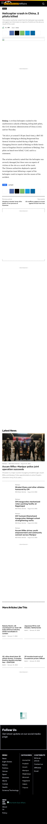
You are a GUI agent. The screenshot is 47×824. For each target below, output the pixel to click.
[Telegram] (27, 33)
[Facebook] (11, 33)
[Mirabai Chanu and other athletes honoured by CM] (7, 489)
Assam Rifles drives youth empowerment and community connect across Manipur (28, 532)
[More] (38, 33)
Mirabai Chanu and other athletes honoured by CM (29, 488)
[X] (17, 33)
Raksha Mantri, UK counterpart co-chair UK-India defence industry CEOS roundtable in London (12, 630)
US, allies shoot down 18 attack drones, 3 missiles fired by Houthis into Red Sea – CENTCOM (11, 659)
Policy (4, 813)
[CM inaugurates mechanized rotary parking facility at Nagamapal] (7, 504)
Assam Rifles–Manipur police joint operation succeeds (20, 468)
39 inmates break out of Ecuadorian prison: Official (34, 657)
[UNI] (3, 28)
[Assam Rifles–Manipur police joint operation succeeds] (23, 447)
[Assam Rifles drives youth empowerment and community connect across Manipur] (7, 533)
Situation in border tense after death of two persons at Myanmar (12, 203)
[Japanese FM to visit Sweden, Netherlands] (34, 617)
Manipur (4, 463)
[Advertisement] (23, 93)
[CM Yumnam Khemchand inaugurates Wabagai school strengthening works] (7, 518)
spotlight (10, 185)
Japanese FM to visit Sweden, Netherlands (32, 627)
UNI (8, 27)
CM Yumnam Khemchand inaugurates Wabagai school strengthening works (27, 518)
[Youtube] (9, 744)
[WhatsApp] (22, 33)
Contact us (38, 764)
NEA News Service (14, 463)
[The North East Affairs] (15, 3)
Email (36, 771)
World (4, 8)
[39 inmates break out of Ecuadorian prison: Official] (34, 647)
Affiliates (37, 768)
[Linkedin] (32, 33)
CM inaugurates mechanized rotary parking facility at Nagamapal (27, 504)
